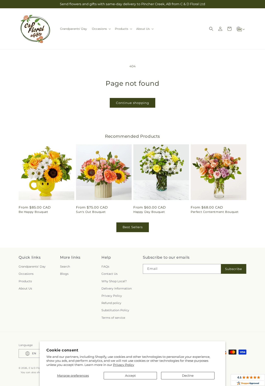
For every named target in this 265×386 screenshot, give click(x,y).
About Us (25, 288)
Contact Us (109, 274)
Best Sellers (133, 227)
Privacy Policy (123, 365)
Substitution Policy (115, 310)
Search (65, 266)
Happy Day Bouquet (149, 212)
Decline (188, 376)
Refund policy (111, 303)
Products (25, 281)
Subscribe (233, 269)
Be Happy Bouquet (33, 212)
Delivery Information (116, 288)
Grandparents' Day (32, 266)
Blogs (64, 274)
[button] (100, 28)
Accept (130, 376)
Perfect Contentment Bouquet (214, 212)
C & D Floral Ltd (38, 368)
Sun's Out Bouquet (91, 212)
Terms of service (113, 318)
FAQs (105, 266)
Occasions (26, 274)
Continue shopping (132, 103)
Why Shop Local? (114, 281)
